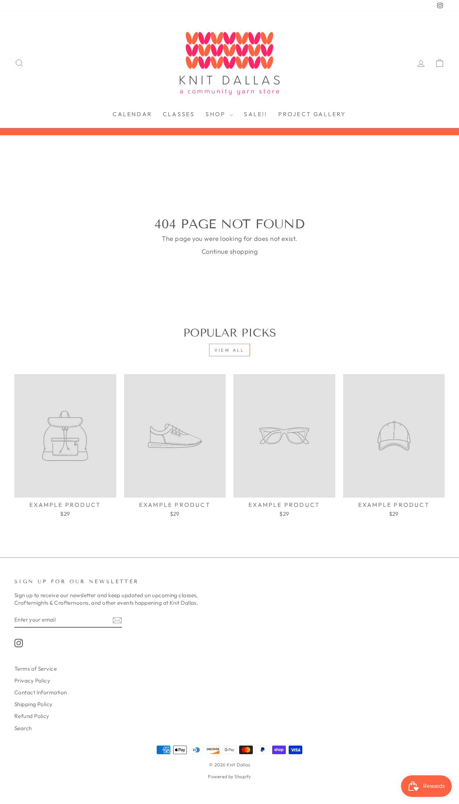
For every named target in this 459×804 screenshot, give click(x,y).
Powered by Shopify (229, 776)
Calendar (132, 114)
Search (23, 728)
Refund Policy (31, 716)
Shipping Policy (33, 704)
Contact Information (40, 692)
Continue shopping (230, 251)
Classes (179, 114)
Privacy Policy (32, 680)
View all (229, 350)
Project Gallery (312, 114)
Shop (216, 114)
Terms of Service (35, 668)
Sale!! (255, 114)
